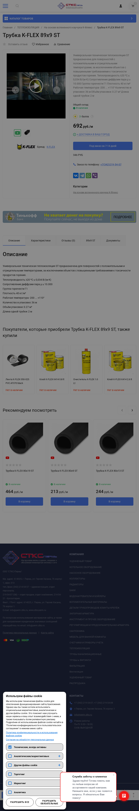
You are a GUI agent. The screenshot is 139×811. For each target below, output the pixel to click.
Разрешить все (19, 802)
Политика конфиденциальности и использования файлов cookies (32, 734)
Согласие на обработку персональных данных (30, 739)
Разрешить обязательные (49, 802)
